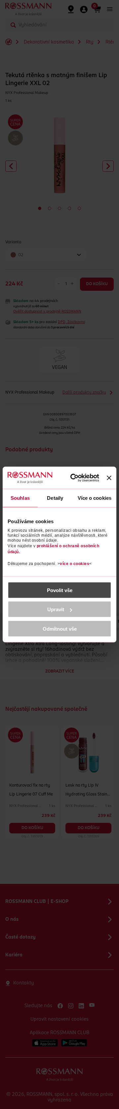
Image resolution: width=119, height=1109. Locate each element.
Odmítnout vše (60, 628)
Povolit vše (59, 590)
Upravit (55, 609)
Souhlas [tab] (20, 498)
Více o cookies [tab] (94, 498)
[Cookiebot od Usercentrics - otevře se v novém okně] (75, 478)
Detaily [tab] (55, 498)
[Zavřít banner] (109, 477)
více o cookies (74, 563)
